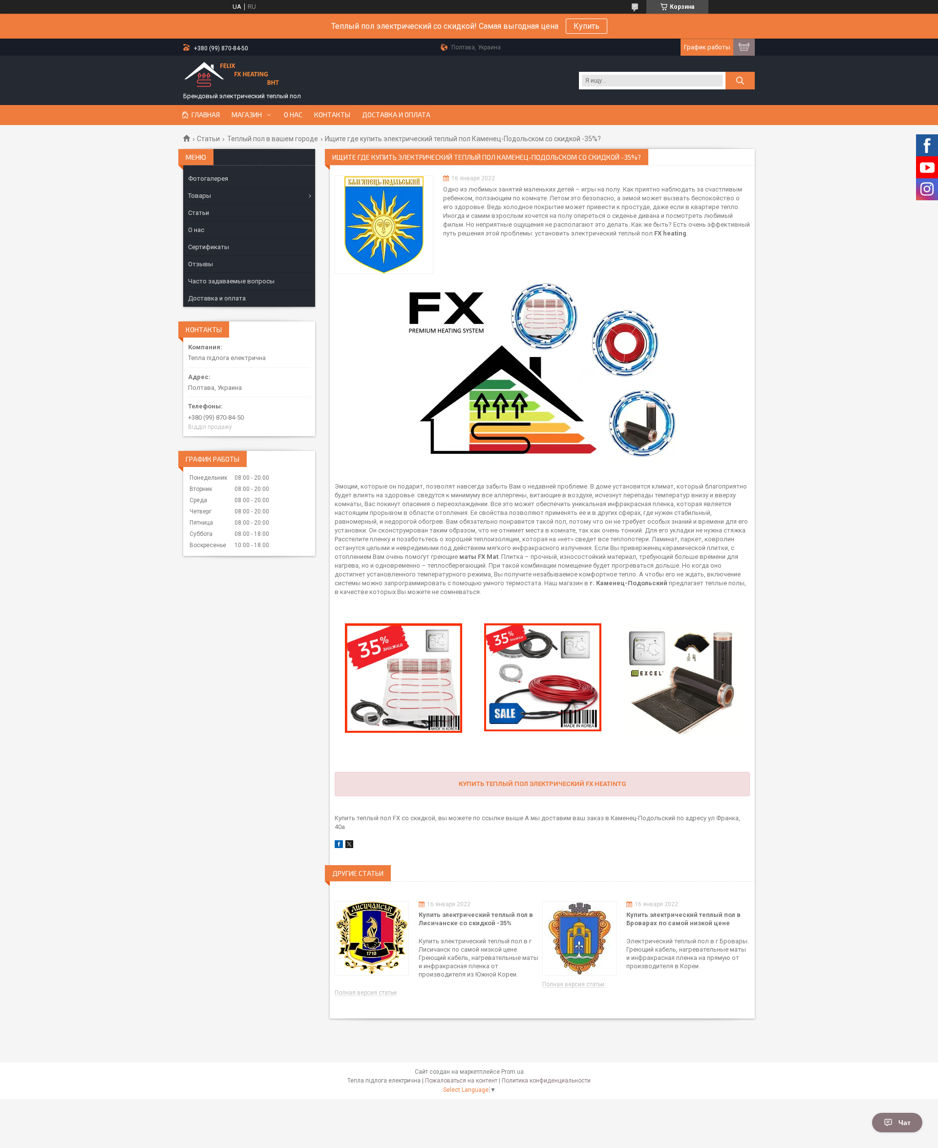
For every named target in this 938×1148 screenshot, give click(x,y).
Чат (904, 1123)
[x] (349, 846)
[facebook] (339, 846)
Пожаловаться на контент (461, 1080)
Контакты (332, 114)
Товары (199, 195)
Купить (586, 26)
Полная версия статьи (366, 993)
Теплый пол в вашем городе (272, 139)
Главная (206, 114)
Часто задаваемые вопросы (231, 281)
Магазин (247, 114)
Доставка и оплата (396, 114)
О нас (293, 114)
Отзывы (200, 264)
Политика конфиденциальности (546, 1080)
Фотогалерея (208, 178)
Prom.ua (512, 1071)
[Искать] (740, 80)
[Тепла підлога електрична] (232, 76)
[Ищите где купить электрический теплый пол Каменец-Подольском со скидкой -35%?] (384, 224)
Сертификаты (208, 247)
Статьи (208, 139)
